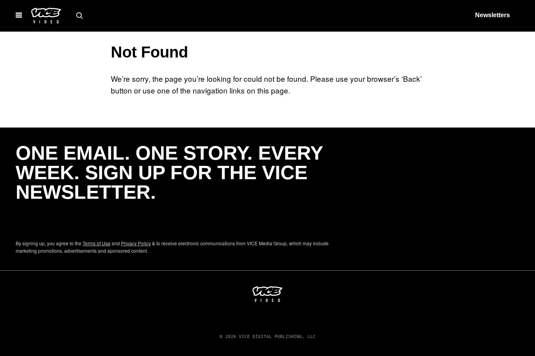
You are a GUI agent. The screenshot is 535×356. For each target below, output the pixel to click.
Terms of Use (96, 243)
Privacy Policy (136, 243)
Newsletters (492, 15)
